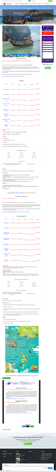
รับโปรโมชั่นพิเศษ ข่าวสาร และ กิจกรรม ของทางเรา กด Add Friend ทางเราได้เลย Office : (28, 440)
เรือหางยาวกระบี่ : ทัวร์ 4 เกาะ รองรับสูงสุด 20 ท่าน (28, 13)
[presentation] (4, 40)
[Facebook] (3, 456)
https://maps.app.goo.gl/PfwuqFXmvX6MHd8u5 (26, 171)
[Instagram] (5, 456)
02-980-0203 (48, 64)
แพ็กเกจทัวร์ (22, 14)
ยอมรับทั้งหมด (50, 468)
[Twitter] (4, 456)
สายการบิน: (28, 16)
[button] (4, 55)
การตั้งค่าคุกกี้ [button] (45, 468)
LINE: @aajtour (33, 0)
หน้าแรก (19, 14)
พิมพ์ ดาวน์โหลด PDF (7, 378)
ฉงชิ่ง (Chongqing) (23, 459)
